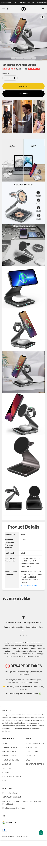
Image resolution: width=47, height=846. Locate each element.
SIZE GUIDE (7, 768)
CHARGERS (30, 756)
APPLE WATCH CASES (35, 743)
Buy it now (23, 94)
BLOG (4, 781)
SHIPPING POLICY (9, 747)
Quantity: (5, 73)
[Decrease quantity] (6, 78)
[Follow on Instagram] (4, 816)
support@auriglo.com (29, 585)
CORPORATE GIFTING (35, 764)
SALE (28, 760)
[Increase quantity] (14, 78)
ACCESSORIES (32, 752)
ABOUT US (6, 764)
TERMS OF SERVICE (10, 760)
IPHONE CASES (32, 747)
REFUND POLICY (9, 752)
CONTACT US (7, 772)
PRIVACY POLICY (9, 756)
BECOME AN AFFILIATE (11, 777)
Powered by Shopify (21, 836)
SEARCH (5, 743)
